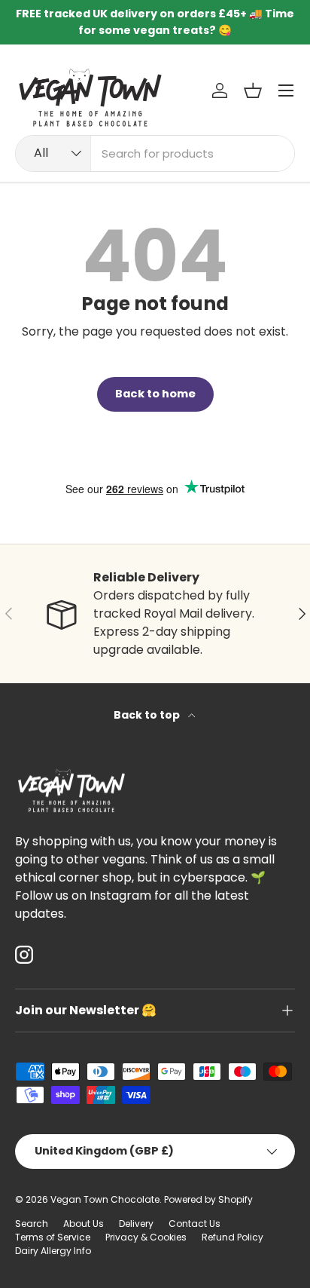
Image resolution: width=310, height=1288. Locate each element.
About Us (83, 1223)
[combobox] (155, 153)
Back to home (155, 393)
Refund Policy (232, 1237)
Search (31, 1223)
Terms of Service (52, 1237)
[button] (252, 90)
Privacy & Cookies (146, 1237)
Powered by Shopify (208, 1199)
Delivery (136, 1223)
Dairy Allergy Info (53, 1250)
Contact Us (194, 1223)
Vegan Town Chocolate (105, 1199)
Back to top (148, 714)
